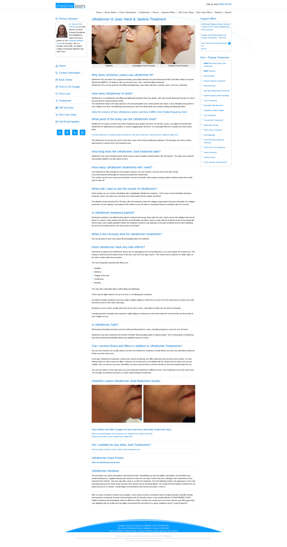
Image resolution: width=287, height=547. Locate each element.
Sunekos (212, 71)
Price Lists (64, 93)
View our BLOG (203, 46)
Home (99, 12)
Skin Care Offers (204, 12)
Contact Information (69, 72)
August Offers (208, 18)
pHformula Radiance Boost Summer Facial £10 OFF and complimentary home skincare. (215, 27)
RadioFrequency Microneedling (216, 96)
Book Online (110, 12)
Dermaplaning (209, 135)
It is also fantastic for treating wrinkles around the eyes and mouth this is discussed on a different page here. (135, 135)
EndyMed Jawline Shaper (214, 110)
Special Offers (168, 12)
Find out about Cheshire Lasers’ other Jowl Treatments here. (116, 449)
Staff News (157, 541)
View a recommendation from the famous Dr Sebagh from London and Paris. (122, 434)
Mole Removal (209, 86)
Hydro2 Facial (209, 157)
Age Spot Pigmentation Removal (217, 91)
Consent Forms (146, 541)
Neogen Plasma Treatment (214, 81)
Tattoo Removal (210, 152)
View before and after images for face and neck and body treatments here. (132, 429)
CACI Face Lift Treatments (214, 147)
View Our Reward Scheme (216, 43)
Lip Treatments (210, 115)
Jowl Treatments (210, 101)
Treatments (144, 12)
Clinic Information (127, 12)
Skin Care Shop (185, 12)
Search (228, 12)
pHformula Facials (211, 125)
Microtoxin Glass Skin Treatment (215, 64)
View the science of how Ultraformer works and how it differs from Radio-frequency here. (140, 111)
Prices (156, 12)
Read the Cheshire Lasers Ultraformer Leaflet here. (112, 437)
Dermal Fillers (209, 76)
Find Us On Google (69, 86)
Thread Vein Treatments (213, 120)
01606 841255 (225, 4)
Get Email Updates (69, 121)
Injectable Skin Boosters (213, 105)
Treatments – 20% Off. (217, 38)
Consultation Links (133, 541)
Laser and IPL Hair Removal (215, 162)
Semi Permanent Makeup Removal (214, 141)
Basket (218, 12)
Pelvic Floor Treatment (213, 130)
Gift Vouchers (66, 107)
